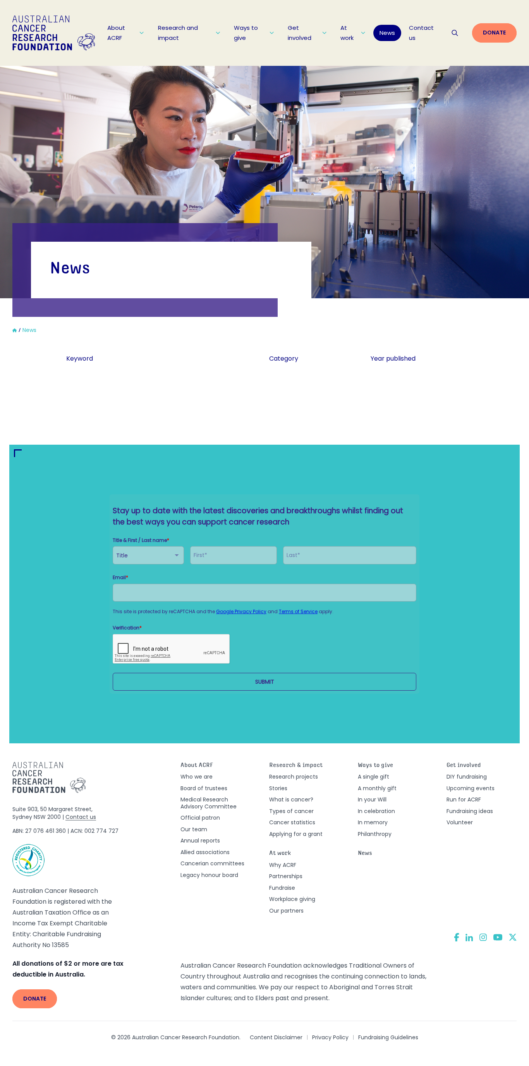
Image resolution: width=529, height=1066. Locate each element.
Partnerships (285, 876)
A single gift (373, 777)
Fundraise (282, 888)
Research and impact (178, 33)
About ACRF (116, 33)
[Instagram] (483, 937)
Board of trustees (203, 788)
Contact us (421, 33)
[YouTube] (498, 937)
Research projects (293, 777)
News (387, 33)
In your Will (372, 799)
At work (347, 33)
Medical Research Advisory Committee (208, 803)
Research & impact (296, 765)
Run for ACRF (464, 799)
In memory (373, 822)
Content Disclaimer (276, 1037)
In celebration (376, 811)
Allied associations (205, 852)
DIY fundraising (467, 777)
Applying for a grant (296, 834)
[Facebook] (456, 937)
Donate (494, 32)
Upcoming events (471, 788)
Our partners (286, 911)
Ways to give (246, 33)
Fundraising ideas (470, 811)
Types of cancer (291, 811)
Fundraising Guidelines (388, 1037)
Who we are (196, 777)
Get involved (299, 33)
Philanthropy (375, 834)
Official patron (200, 818)
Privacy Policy (330, 1037)
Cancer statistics (292, 822)
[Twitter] (513, 937)
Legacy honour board (209, 875)
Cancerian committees (212, 863)
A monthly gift (377, 788)
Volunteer (460, 822)
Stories (278, 788)
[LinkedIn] (469, 937)
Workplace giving (292, 899)
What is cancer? (291, 799)
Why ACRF (282, 865)
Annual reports (200, 840)
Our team (193, 829)
